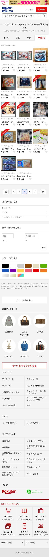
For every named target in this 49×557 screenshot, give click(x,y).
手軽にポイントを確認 (41, 533)
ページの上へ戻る (24, 300)
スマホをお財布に (24, 533)
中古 (29, 37)
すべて (6, 37)
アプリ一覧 (30, 543)
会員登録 (41, 9)
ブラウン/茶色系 (31, 266)
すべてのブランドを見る (24, 365)
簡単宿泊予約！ (41, 517)
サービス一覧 (6, 543)
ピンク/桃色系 (31, 270)
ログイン (29, 9)
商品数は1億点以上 (8, 517)
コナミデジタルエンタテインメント (8, 64)
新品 (18, 37)
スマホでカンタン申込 (8, 533)
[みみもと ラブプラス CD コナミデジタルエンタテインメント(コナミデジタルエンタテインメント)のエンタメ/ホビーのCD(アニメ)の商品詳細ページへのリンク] (8, 163)
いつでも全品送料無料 (24, 517)
